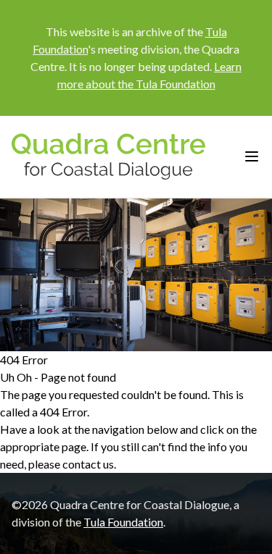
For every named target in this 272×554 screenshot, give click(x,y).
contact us (88, 464)
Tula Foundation (123, 522)
